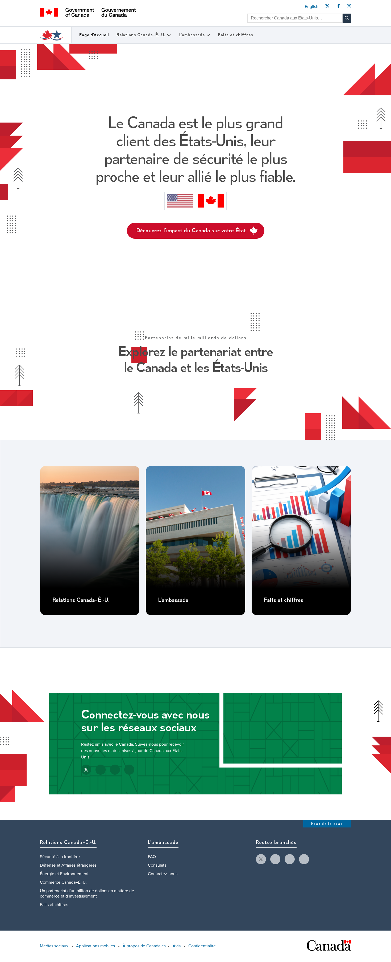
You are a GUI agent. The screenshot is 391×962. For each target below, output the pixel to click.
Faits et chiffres (235, 35)
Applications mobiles (95, 946)
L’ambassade (192, 35)
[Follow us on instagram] (290, 859)
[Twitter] (327, 7)
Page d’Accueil (94, 35)
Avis (177, 946)
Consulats (157, 865)
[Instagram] (349, 7)
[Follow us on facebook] (275, 859)
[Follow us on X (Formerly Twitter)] (86, 770)
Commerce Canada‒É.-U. (63, 882)
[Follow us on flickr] (304, 859)
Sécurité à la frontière (60, 856)
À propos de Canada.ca (144, 946)
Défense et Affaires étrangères (68, 865)
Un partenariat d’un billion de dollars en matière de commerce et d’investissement (87, 893)
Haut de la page (327, 823)
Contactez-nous (162, 873)
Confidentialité (202, 946)
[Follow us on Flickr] (129, 770)
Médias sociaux (54, 946)
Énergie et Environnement (64, 873)
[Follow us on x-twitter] (261, 859)
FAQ (152, 856)
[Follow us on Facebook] (100, 770)
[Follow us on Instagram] (115, 770)
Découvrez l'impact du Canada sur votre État (191, 230)
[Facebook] (338, 7)
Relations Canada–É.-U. (141, 35)
